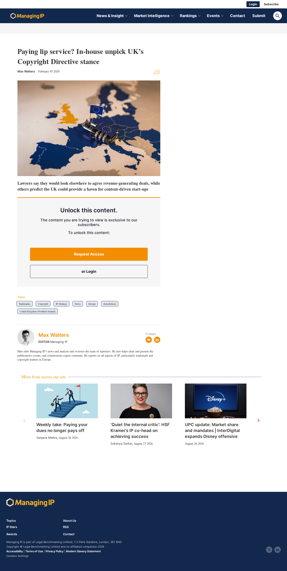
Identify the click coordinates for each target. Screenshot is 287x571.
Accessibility (14, 551)
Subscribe (271, 4)
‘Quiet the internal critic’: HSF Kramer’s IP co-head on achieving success (140, 430)
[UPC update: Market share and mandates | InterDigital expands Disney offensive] (215, 401)
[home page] (27, 16)
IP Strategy (61, 303)
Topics (11, 520)
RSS (66, 527)
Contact (237, 15)
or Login (89, 271)
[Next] (258, 420)
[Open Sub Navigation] (126, 15)
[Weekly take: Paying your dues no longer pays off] (67, 401)
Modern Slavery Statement (83, 551)
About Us (69, 520)
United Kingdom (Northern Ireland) (37, 311)
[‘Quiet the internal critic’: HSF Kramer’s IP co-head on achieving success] (141, 401)
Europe (92, 303)
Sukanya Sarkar (121, 443)
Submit (258, 15)
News (78, 303)
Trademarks (24, 303)
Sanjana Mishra (46, 437)
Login (253, 4)
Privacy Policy (54, 551)
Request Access (89, 254)
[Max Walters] (27, 337)
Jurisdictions (109, 303)
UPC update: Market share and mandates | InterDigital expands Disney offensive (212, 430)
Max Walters (53, 335)
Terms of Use (34, 551)
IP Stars (11, 527)
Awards (11, 534)
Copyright (43, 303)
